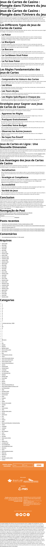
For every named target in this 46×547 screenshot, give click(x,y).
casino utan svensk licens (7, 359)
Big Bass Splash (5, 348)
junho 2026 (4, 247)
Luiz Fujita (13, 8)
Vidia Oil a (4, 448)
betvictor (4, 346)
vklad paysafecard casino (7, 451)
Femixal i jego (5, 376)
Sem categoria (7, 208)
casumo (3, 364)
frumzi (3, 379)
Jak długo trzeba (5, 391)
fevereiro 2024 (5, 280)
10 (2, 305)
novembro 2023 (5, 285)
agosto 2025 (4, 263)
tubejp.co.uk (4, 441)
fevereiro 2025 (5, 273)
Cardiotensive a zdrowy (7, 354)
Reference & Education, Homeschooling (11, 423)
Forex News (4, 378)
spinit (3, 433)
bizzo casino (4, 351)
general (3, 381)
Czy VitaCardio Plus (6, 373)
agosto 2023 (4, 290)
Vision (3, 449)
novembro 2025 (5, 258)
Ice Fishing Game (5, 388)
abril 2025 (4, 270)
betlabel (3, 344)
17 (2, 316)
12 (2, 310)
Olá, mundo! (21, 237)
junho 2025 (4, 267)
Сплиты (3, 459)
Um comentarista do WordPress (9, 237)
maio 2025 (4, 268)
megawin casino (41, 153)
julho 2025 (4, 265)
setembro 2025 (5, 262)
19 (2, 320)
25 (2, 328)
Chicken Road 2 (5, 368)
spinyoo (3, 434)
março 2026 (4, 252)
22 (2, 325)
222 (2, 326)
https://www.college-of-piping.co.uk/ (10, 386)
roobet (3, 429)
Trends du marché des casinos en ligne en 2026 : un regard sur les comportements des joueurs (23, 225)
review (3, 424)
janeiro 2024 (4, 281)
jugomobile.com (11, 539)
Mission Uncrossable (6, 403)
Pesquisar (2, 215)
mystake (4, 404)
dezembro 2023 (5, 283)
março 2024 (4, 278)
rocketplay (4, 426)
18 (2, 318)
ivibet (3, 389)
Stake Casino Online (6, 438)
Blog (3, 353)
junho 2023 (4, 293)
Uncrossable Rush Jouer (7, 446)
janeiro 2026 (4, 255)
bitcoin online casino (6, 349)
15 (2, 315)
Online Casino (5, 408)
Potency (3, 419)
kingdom (4, 398)
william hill (4, 454)
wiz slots (4, 456)
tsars (3, 439)
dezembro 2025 (5, 257)
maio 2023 (4, 295)
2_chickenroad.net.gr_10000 (8, 323)
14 (2, 313)
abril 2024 (4, 277)
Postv (3, 418)
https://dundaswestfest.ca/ (8, 384)
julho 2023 (4, 291)
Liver (3, 399)
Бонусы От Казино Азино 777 (8, 227)
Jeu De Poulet (5, 394)
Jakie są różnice (5, 393)
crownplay (4, 369)
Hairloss (3, 383)
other (3, 409)
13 (2, 311)
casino (3, 356)
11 (2, 306)
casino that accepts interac (8, 358)
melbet (3, 401)
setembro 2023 (5, 288)
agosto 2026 (4, 243)
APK (2, 343)
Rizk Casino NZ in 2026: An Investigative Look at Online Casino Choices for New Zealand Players (23, 229)
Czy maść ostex (5, 371)
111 (2, 308)
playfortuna (4, 414)
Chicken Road (5, 366)
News (3, 406)
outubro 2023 (5, 286)
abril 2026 (4, 250)
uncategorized (5, 443)
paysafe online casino (6, 411)
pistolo (3, 413)
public (3, 421)
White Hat (4, 453)
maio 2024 (4, 275)
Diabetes (4, 374)
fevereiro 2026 (5, 253)
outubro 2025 (5, 260)
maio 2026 (4, 248)
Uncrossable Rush (6, 444)
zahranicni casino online (7, 458)
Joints (3, 396)
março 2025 (4, 272)
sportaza (4, 436)
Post (3, 416)
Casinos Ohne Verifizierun (7, 363)
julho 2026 (4, 245)
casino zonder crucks (6, 361)
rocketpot (4, 428)
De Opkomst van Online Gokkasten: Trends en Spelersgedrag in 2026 (17, 224)
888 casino (4, 340)
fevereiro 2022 (5, 296)
